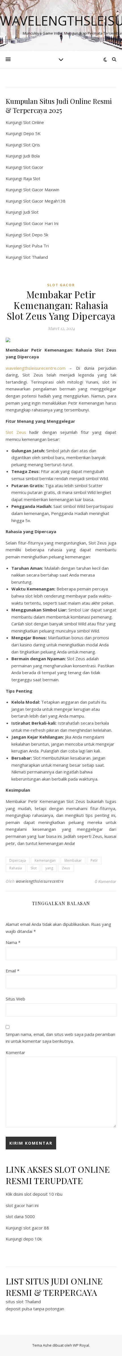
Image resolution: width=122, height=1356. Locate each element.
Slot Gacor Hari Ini (40, 223)
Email (12, 971)
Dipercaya (17, 860)
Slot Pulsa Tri (36, 246)
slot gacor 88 (36, 1228)
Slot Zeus (16, 432)
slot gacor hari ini (22, 1205)
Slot (34, 868)
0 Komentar (105, 881)
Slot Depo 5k (35, 234)
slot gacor (61, 285)
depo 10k (32, 1239)
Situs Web (15, 999)
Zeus (66, 868)
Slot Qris (31, 145)
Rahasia (15, 868)
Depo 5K (32, 133)
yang (49, 868)
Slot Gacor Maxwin (41, 189)
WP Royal (81, 1345)
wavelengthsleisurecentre (40, 881)
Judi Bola (31, 156)
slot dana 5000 (20, 1216)
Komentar (15, 1052)
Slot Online (33, 122)
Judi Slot (31, 212)
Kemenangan (45, 860)
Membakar (73, 860)
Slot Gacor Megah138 (44, 201)
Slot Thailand (35, 257)
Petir (94, 860)
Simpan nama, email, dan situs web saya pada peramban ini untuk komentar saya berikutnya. (60, 1037)
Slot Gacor (33, 167)
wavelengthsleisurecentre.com (36, 368)
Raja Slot (31, 178)
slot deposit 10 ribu (43, 1194)
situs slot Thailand (23, 1301)
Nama (13, 942)
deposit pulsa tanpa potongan (35, 1308)
